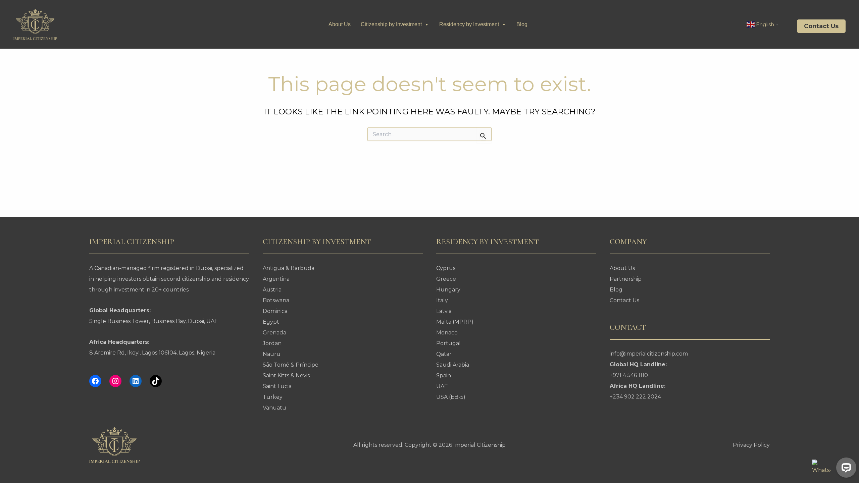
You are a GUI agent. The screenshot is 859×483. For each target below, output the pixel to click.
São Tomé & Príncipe (290, 365)
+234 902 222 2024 (635, 396)
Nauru (272, 354)
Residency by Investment (469, 24)
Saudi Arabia (452, 365)
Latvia (444, 311)
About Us (340, 24)
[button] (816, 26)
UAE (442, 386)
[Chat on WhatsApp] (821, 469)
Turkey (273, 397)
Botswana (276, 300)
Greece (446, 279)
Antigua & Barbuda (288, 268)
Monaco (447, 332)
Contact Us (624, 300)
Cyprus (445, 268)
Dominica (275, 311)
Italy (442, 300)
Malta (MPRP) (454, 322)
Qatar (444, 354)
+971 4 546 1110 (629, 375)
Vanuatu (274, 408)
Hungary (448, 289)
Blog (521, 24)
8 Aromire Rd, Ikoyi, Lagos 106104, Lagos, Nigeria (152, 353)
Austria (272, 289)
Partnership (626, 279)
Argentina (276, 279)
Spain (443, 375)
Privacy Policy (751, 445)
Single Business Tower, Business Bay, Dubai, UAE (153, 321)
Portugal (448, 343)
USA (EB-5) (450, 397)
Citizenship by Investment (391, 24)
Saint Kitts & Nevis (286, 375)
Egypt (271, 322)
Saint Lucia (277, 386)
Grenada (274, 332)
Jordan (272, 343)
